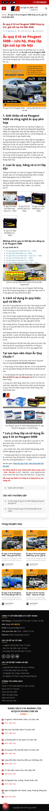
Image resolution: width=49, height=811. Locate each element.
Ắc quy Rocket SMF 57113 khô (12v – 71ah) (22, 263)
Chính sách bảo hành (9, 692)
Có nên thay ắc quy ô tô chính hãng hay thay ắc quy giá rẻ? (26, 502)
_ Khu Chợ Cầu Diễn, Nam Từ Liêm (14, 648)
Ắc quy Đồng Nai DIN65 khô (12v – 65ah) (21, 251)
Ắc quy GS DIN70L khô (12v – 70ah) (19, 258)
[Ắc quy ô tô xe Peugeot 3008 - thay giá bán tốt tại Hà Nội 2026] (12, 540)
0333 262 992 (10, 796)
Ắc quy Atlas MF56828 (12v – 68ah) (19, 253)
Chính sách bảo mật (9, 701)
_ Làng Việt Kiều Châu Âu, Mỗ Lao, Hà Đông (18, 667)
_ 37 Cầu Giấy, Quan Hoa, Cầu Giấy (14, 670)
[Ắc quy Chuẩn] (24, 8)
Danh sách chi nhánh (15, 488)
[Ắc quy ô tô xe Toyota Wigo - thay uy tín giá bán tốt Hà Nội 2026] (36, 579)
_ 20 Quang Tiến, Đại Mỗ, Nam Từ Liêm (16, 651)
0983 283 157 (10, 763)
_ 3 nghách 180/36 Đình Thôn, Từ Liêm (16, 645)
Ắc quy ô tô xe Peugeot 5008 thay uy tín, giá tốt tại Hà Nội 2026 (36, 555)
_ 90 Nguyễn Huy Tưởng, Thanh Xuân (15, 673)
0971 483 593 (10, 723)
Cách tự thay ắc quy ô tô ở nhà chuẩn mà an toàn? (25, 510)
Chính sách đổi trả (8, 698)
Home (4, 15)
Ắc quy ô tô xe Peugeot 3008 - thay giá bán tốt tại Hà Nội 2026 (11, 555)
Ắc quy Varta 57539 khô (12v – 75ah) (19, 260)
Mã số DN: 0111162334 (10, 689)
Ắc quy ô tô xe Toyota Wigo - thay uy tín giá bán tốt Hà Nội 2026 (35, 594)
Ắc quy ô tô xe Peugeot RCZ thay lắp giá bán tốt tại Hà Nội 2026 (12, 594)
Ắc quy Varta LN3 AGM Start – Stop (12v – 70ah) (24, 256)
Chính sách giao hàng (9, 695)
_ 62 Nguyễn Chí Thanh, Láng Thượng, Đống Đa (19, 676)
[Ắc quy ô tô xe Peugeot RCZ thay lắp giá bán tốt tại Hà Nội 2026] (12, 579)
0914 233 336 (10, 774)
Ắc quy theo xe (10, 31)
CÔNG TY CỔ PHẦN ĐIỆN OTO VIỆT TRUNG (18, 686)
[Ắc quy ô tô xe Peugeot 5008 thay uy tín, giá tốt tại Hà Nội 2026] (36, 540)
